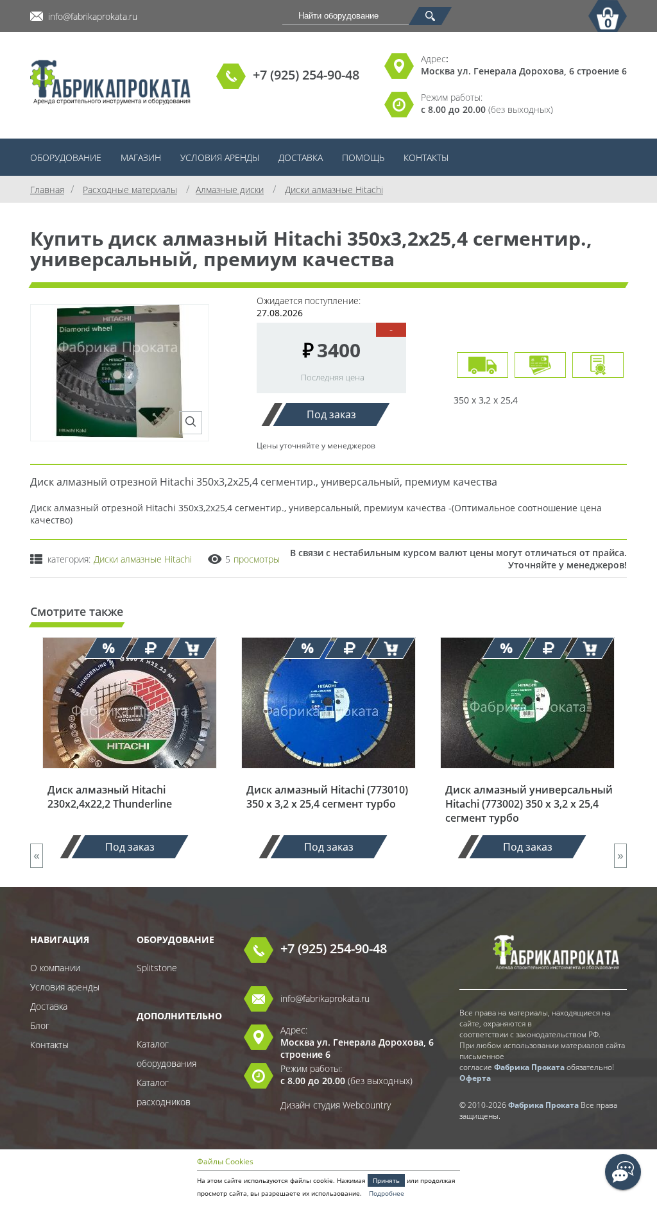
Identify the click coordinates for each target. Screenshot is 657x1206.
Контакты (426, 157)
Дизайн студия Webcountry (335, 1105)
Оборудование (65, 157)
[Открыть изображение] (190, 422)
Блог (39, 1025)
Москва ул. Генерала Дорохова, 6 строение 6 (524, 71)
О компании (55, 968)
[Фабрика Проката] (110, 84)
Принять (386, 1180)
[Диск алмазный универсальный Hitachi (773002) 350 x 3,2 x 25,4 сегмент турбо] (527, 776)
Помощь (363, 157)
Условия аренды (219, 157)
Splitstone (157, 968)
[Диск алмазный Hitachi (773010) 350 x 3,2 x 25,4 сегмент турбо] (328, 776)
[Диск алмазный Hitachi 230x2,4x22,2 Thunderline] (129, 776)
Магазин (141, 157)
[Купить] (192, 648)
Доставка (300, 157)
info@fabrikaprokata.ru (92, 16)
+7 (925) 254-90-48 (306, 74)
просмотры (257, 559)
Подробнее (386, 1193)
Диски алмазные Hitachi (143, 559)
